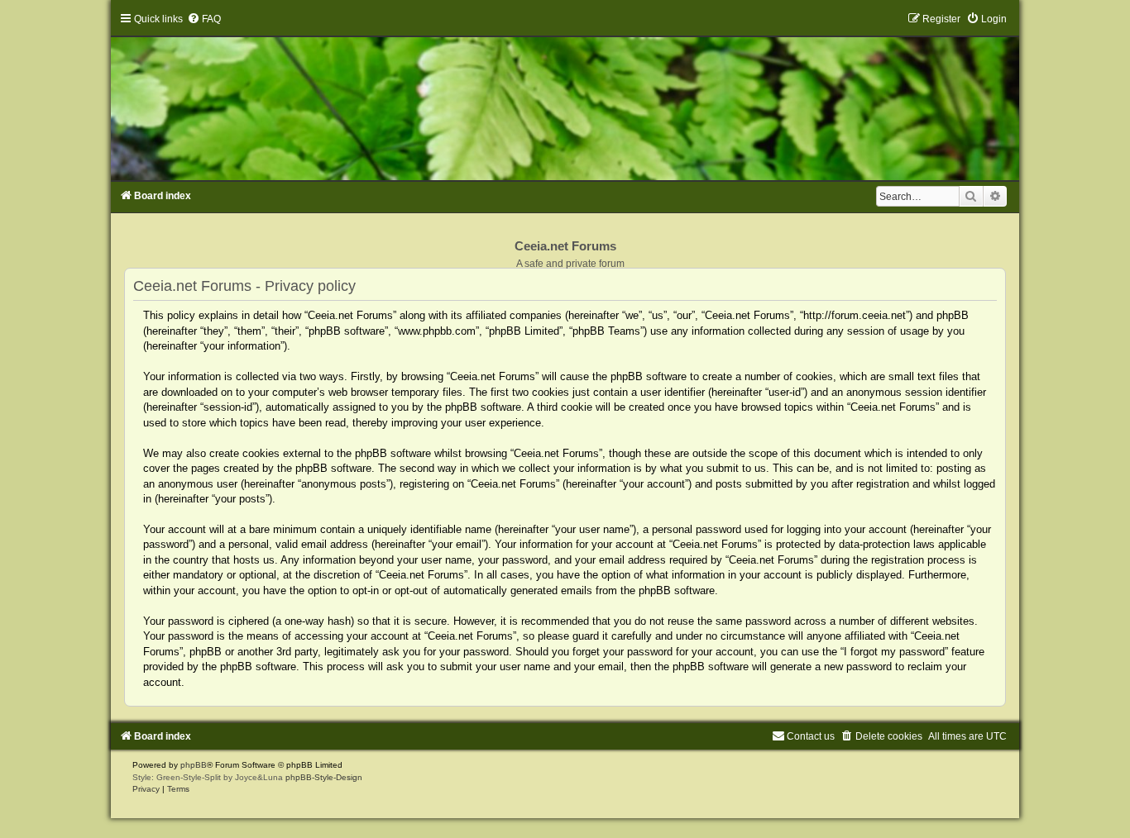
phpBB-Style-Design (323, 777)
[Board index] (564, 96)
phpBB (193, 764)
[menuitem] (204, 19)
